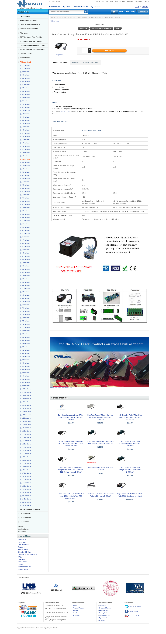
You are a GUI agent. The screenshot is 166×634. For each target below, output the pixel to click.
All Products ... (23, 531)
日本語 (147, 1)
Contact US (99, 1)
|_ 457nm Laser (24, 143)
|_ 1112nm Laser (25, 415)
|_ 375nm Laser (24, 94)
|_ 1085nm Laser (25, 408)
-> (26, 62)
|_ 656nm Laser (24, 275)
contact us (65, 111)
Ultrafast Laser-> (26, 54)
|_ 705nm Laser (24, 301)
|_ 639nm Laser (24, 259)
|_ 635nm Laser (24, 253)
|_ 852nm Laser (24, 350)
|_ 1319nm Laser (25, 437)
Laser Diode (24, 522)
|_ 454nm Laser (24, 139)
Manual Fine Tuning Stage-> (30, 509)
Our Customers (120, 1)
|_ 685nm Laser (24, 295)
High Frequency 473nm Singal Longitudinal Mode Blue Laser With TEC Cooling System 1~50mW (70, 470)
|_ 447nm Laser (24, 133)
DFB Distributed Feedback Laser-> (32, 45)
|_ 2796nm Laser (25, 496)
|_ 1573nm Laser (25, 463)
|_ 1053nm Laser (25, 398)
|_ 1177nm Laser (25, 424)
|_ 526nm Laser (24, 198)
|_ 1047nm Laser (25, 395)
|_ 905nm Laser (24, 366)
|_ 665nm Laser (24, 282)
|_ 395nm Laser (24, 97)
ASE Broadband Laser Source (31, 41)
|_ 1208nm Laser (25, 428)
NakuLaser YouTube (134, 616)
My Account (95, 7)
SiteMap (21, 564)
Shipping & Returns (105, 608)
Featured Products (80, 7)
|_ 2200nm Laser (25, 492)
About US (102, 620)
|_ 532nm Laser (24, 201)
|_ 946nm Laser (24, 379)
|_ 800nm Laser (24, 330)
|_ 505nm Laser (24, 175)
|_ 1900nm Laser (25, 476)
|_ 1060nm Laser (25, 402)
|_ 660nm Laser (24, 279)
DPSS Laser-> (25, 16)
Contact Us (102, 605)
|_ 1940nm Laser (25, 483)
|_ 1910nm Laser (25, 479)
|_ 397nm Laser (24, 101)
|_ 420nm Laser (24, 117)
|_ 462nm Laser (24, 149)
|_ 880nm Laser (24, 360)
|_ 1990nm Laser (25, 486)
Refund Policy (23, 549)
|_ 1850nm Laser (25, 470)
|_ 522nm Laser (24, 191)
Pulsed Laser (25, 58)
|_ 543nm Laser (24, 204)
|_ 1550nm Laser (25, 460)
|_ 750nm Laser (24, 311)
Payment (130, 1)
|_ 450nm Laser (24, 136)
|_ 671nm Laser (24, 288)
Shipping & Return (24, 552)
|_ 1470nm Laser (25, 453)
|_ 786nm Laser (24, 324)
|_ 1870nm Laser (25, 473)
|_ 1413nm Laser (25, 444)
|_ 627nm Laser (24, 246)
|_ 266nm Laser (24, 72)
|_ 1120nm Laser (25, 418)
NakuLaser (31, 628)
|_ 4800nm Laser (25, 505)
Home (53, 17)
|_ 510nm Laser (24, 178)
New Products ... (23, 529)
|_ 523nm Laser (24, 194)
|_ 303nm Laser (24, 75)
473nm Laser (72, 17)
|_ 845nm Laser (24, 343)
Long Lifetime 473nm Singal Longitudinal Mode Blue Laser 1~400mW (129, 470)
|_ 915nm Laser (24, 373)
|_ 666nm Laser (24, 285)
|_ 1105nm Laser (25, 411)
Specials (66, 7)
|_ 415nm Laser (24, 114)
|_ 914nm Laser (24, 369)
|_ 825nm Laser (24, 337)
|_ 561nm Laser (24, 220)
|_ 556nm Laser (24, 217)
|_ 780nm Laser (24, 317)
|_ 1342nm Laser (25, 440)
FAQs (20, 557)
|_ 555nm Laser (24, 214)
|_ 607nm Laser (24, 240)
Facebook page (133, 611)
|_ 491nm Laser (24, 169)
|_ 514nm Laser (24, 182)
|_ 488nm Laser (24, 165)
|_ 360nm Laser (24, 91)
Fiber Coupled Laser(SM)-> (30, 29)
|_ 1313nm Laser (25, 434)
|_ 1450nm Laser (25, 450)
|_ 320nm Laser (24, 78)
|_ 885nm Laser (24, 363)
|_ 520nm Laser (24, 188)
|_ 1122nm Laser (25, 421)
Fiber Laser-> (25, 33)
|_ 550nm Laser (24, 207)
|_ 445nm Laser (24, 130)
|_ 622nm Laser (24, 243)
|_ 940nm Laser (24, 376)
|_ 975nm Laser (24, 382)
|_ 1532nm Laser (25, 457)
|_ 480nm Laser (24, 162)
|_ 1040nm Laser (25, 392)
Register (145, 7)
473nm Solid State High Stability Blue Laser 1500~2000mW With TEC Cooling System (71, 496)
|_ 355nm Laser (24, 88)
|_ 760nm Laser (24, 314)
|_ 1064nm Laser (25, 405)
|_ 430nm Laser (24, 120)
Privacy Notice (23, 569)
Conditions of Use (24, 567)
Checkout (142, 12)
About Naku (109, 1)
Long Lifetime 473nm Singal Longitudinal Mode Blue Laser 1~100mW (129, 443)
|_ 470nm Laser (24, 156)
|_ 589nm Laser (24, 230)
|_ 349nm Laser (24, 81)
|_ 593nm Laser (24, 233)
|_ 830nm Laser (24, 340)
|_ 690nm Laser (24, 298)
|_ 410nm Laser (24, 110)
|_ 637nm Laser (24, 256)
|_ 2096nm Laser (25, 489)
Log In (137, 7)
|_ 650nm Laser (24, 269)
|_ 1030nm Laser (25, 389)
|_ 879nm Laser (24, 356)
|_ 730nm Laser (24, 308)
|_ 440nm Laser (24, 123)
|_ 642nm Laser (24, 266)
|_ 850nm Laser (24, 347)
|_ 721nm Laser (24, 305)
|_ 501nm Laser (24, 172)
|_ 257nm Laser (24, 65)
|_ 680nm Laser (24, 292)
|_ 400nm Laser (24, 104)
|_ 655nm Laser (24, 272)
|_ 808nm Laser (24, 334)
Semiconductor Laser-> (28, 20)
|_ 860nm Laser (24, 353)
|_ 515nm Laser (24, 185)
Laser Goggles (25, 514)
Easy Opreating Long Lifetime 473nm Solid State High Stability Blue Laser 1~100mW (71, 417)
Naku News (139, 1)
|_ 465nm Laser (24, 152)
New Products (54, 7)
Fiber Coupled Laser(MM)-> (30, 25)
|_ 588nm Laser (24, 227)
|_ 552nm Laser (24, 211)
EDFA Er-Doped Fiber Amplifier (31, 37)
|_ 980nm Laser (24, 385)
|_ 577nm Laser (24, 224)
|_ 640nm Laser (24, 262)
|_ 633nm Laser (24, 250)
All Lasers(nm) (61, 17)
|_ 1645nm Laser (25, 466)
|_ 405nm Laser (24, 107)
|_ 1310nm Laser (25, 431)
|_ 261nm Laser (24, 68)
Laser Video (22, 562)
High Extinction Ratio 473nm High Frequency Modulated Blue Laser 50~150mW (130, 417)
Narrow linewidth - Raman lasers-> (32, 49)
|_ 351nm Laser (24, 84)
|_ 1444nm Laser (25, 447)
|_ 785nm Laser (24, 321)
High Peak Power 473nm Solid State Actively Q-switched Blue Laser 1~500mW (100, 417)
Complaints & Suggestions (27, 554)
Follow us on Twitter (134, 606)
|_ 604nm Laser (24, 237)
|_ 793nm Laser (24, 327)
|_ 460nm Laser (24, 146)
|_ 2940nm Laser (25, 499)
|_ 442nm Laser (24, 127)
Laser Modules (25, 518)
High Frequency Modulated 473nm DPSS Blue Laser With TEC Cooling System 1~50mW (70, 443)
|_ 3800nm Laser (25, 502)
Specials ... (21, 527)
